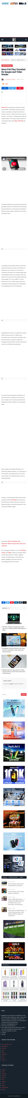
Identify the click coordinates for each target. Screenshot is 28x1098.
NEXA (3, 1052)
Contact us (3, 1024)
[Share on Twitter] (12, 88)
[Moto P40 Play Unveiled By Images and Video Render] (14, 97)
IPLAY (3, 1058)
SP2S (3, 1056)
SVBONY (4, 1070)
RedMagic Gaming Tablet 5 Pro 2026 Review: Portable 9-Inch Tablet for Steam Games (13, 650)
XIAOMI (21, 877)
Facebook (3, 1032)
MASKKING (4, 1054)
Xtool (3, 1083)
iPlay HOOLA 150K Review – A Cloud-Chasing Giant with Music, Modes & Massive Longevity (17, 913)
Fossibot (4, 1075)
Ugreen (3, 1089)
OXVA (3, 1050)
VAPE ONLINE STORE (7, 1044)
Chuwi (3, 1072)
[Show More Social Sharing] (25, 88)
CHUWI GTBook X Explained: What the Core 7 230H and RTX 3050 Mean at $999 (14, 628)
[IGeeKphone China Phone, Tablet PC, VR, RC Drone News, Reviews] (14, 39)
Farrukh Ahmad (10, 79)
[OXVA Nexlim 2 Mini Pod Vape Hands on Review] (4, 883)
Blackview (4, 1073)
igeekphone (17, 1096)
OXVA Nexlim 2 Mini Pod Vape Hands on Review (15, 884)
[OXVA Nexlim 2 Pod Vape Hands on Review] (4, 891)
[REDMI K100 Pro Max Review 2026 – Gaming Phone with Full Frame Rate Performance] (14, 661)
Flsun (3, 1079)
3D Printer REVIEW (13, 877)
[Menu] (2, 39)
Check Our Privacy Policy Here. (8, 1025)
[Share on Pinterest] (19, 88)
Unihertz (4, 1077)
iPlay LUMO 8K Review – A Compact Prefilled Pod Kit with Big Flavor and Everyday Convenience (16, 901)
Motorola (7, 66)
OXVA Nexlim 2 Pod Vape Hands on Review (16, 892)
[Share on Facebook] (5, 88)
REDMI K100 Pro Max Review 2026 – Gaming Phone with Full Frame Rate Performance (13, 671)
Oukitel (3, 1085)
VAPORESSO (4, 1046)
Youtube (3, 1034)
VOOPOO (4, 1048)
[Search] (26, 39)
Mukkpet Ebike (5, 1087)
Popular (5, 877)
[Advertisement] (14, 21)
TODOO (3, 1060)
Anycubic (4, 1081)
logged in (12, 683)
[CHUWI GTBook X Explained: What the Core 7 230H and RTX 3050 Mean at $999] (14, 618)
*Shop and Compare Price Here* (9, 1031)
